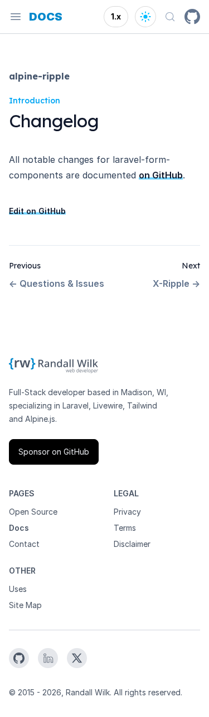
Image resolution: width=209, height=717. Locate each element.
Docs (19, 527)
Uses (18, 589)
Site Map (25, 605)
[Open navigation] (15, 16)
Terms (125, 527)
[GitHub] (192, 16)
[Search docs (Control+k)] (170, 16)
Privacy (127, 511)
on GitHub (161, 175)
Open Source (33, 511)
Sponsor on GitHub (53, 451)
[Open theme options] (145, 17)
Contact (24, 544)
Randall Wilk (88, 692)
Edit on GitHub (37, 211)
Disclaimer (132, 544)
